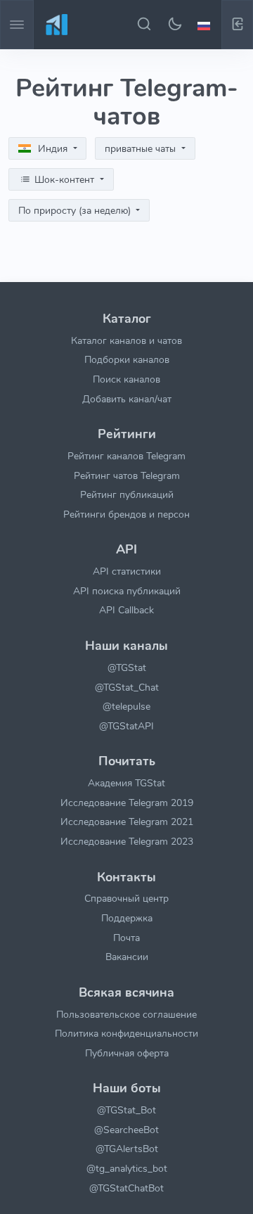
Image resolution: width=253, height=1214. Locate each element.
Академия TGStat (126, 783)
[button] (206, 24)
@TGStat (127, 667)
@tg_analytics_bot (126, 1168)
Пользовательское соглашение (126, 1014)
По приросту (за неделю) (76, 210)
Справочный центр (126, 898)
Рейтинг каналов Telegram (126, 456)
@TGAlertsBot (127, 1149)
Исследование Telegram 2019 (126, 803)
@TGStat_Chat (127, 687)
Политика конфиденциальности (126, 1033)
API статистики (127, 571)
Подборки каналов (126, 359)
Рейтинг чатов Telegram (127, 475)
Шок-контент (64, 179)
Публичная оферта (127, 1053)
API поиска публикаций (127, 591)
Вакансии (126, 957)
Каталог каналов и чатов (126, 340)
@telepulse (126, 706)
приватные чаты (142, 148)
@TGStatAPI (126, 726)
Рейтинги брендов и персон (126, 514)
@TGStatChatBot (126, 1188)
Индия (52, 148)
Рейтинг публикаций (127, 494)
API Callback (126, 610)
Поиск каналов (126, 379)
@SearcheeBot (126, 1130)
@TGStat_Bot (126, 1110)
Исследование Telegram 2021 (126, 821)
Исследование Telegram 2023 (126, 841)
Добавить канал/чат (126, 399)
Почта (126, 938)
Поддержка (127, 918)
